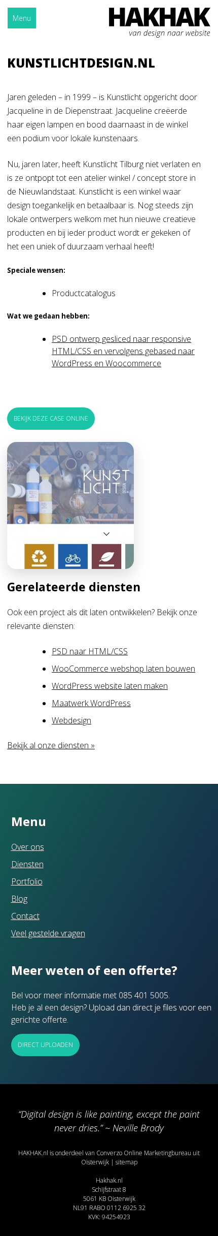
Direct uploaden (45, 1044)
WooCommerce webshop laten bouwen (123, 668)
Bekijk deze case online (51, 418)
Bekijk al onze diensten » (51, 745)
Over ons (27, 846)
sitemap (126, 1162)
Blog (19, 898)
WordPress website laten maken (110, 685)
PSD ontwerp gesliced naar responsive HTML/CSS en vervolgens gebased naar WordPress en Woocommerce (123, 351)
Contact (25, 916)
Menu (22, 18)
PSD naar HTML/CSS (90, 651)
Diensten (27, 864)
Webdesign (71, 720)
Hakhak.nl (109, 1180)
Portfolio (27, 881)
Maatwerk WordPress (91, 703)
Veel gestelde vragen (48, 933)
